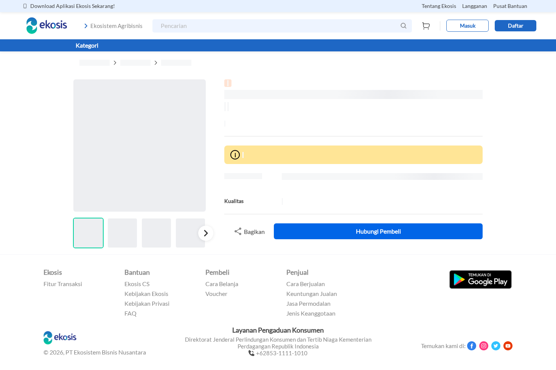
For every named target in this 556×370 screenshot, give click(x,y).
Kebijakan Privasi (146, 303)
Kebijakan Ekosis (146, 293)
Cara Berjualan (305, 283)
